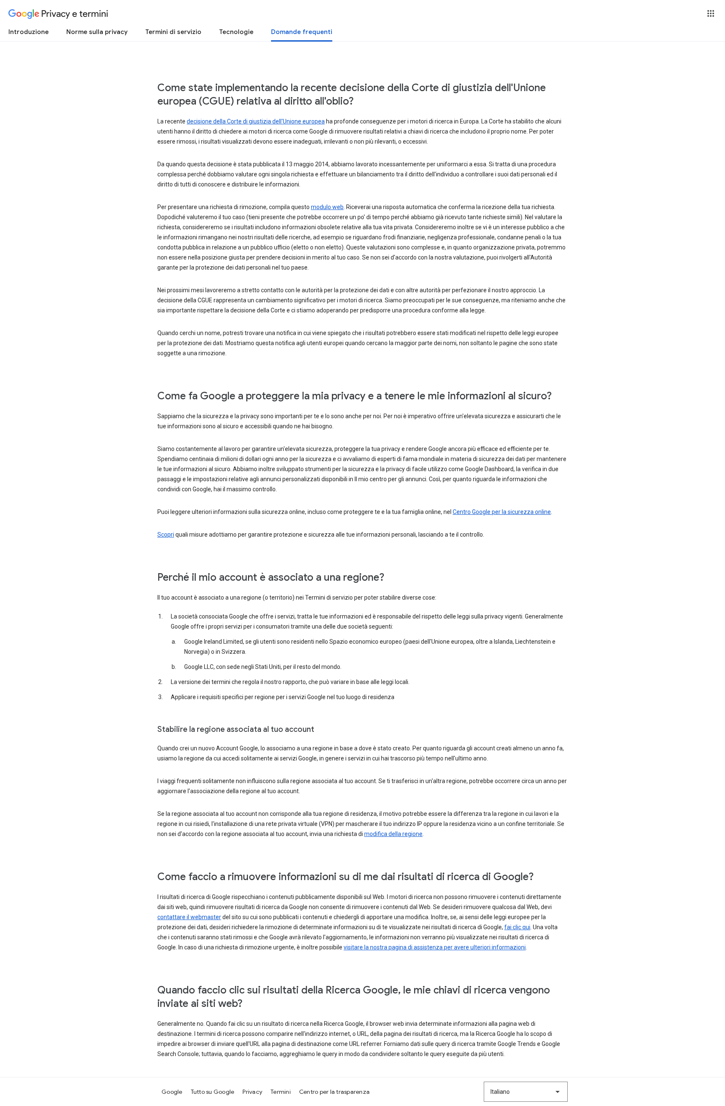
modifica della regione (393, 834)
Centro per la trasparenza (334, 1092)
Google (172, 1092)
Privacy (252, 1092)
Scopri (165, 534)
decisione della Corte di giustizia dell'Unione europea (256, 121)
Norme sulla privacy (97, 32)
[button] (710, 13)
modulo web (327, 207)
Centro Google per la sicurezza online (502, 511)
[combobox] (526, 1092)
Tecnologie (236, 32)
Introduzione (28, 32)
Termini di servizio (173, 32)
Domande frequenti (301, 32)
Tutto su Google (213, 1092)
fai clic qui (517, 927)
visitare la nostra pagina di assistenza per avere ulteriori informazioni (435, 947)
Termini (281, 1092)
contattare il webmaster (189, 917)
